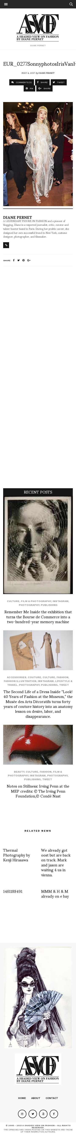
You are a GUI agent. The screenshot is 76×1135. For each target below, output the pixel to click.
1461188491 (12, 891)
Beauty (19, 771)
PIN (31, 88)
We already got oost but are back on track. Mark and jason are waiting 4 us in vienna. (56, 862)
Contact (52, 1098)
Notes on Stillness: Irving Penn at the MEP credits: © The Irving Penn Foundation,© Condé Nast (38, 790)
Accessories (16, 677)
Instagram (60, 601)
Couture (34, 677)
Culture (13, 601)
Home (22, 1098)
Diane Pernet (46, 72)
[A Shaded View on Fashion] (38, 27)
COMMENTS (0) (23, 82)
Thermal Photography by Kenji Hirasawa (16, 854)
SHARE (44, 82)
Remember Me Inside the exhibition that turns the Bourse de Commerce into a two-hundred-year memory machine (38, 616)
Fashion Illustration (20, 681)
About (35, 1098)
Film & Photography (36, 601)
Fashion (62, 677)
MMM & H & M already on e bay (55, 893)
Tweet (64, 684)
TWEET (60, 82)
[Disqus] (38, 325)
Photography (29, 605)
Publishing (49, 605)
